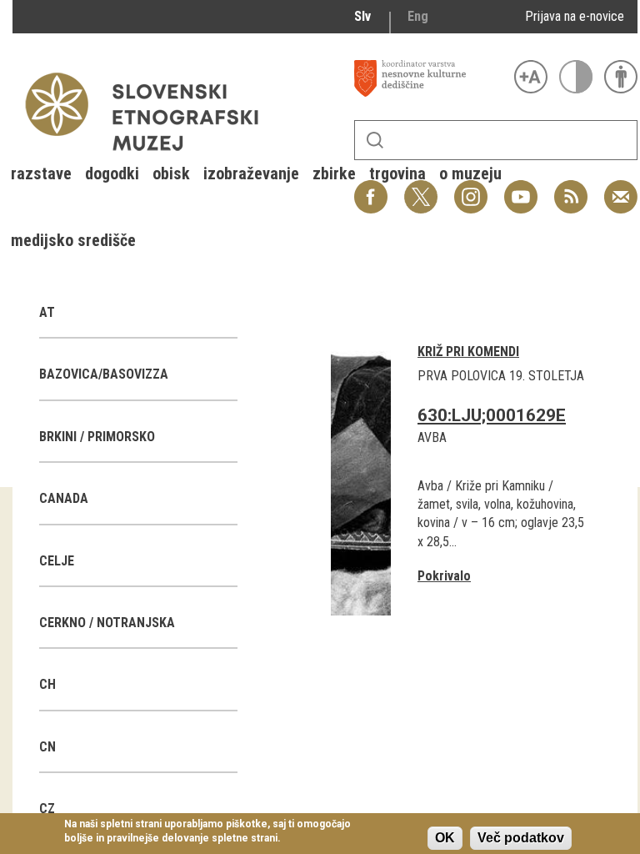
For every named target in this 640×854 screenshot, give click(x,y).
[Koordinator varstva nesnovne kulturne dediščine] (430, 78)
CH (47, 684)
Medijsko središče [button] (73, 240)
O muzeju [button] (470, 173)
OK (445, 838)
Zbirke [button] (334, 173)
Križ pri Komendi (468, 351)
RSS (566, 188)
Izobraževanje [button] (251, 173)
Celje (56, 561)
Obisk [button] (171, 173)
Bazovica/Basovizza (103, 374)
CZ (47, 808)
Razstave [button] (41, 173)
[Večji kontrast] (575, 76)
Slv (362, 16)
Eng (418, 16)
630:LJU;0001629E (492, 415)
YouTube (521, 188)
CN (47, 747)
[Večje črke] (531, 76)
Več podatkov (521, 838)
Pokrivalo (444, 576)
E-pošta (621, 188)
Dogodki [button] (112, 173)
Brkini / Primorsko (97, 437)
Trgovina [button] (397, 173)
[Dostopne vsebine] (621, 76)
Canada (63, 498)
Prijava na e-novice (574, 16)
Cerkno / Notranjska (107, 622)
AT (47, 312)
